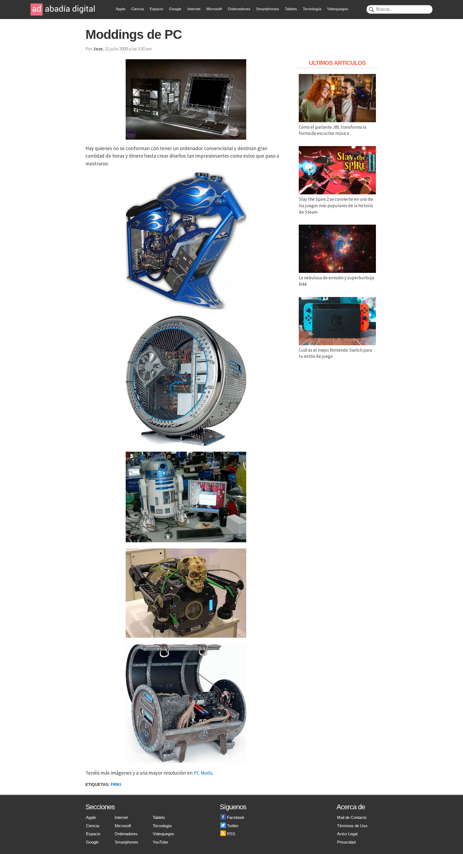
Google (175, 9)
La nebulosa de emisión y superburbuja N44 (336, 281)
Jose (98, 49)
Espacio (156, 9)
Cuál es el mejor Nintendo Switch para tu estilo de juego (335, 353)
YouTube (160, 842)
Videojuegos (337, 9)
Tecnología (312, 9)
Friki (116, 784)
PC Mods (203, 773)
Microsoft (214, 9)
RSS (231, 833)
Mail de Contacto (352, 817)
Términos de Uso (352, 825)
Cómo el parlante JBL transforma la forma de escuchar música (332, 130)
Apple (120, 9)
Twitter (232, 825)
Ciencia (137, 9)
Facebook (235, 817)
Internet (193, 9)
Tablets (291, 9)
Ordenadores (239, 9)
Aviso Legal (347, 833)
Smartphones (267, 9)
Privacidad (346, 842)
